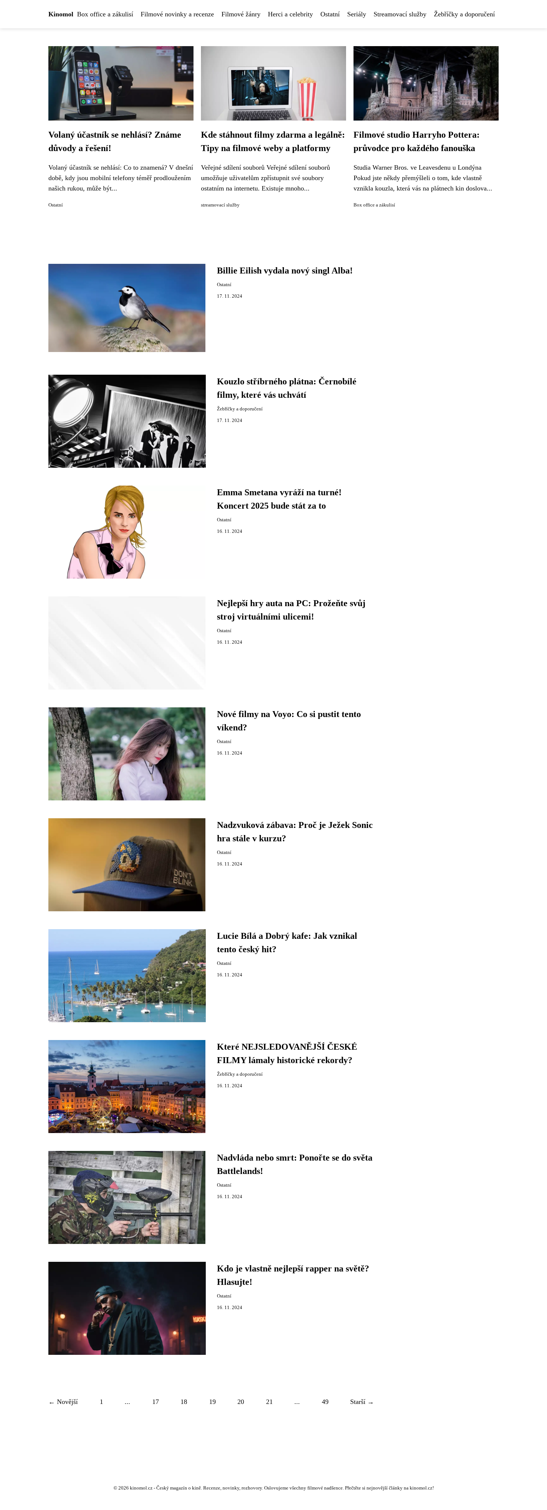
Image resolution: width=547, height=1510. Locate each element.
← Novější (63, 1401)
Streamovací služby (400, 14)
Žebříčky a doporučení (464, 14)
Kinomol (60, 14)
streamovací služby (220, 205)
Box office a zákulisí (105, 14)
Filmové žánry (240, 14)
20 (240, 1401)
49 (325, 1401)
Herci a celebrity (290, 14)
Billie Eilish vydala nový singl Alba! (285, 270)
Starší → (362, 1401)
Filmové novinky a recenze (177, 14)
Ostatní (330, 14)
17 (155, 1401)
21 (269, 1401)
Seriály (356, 14)
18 (183, 1401)
